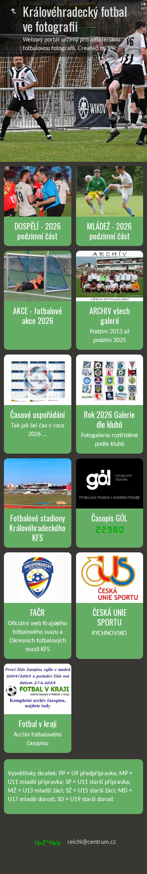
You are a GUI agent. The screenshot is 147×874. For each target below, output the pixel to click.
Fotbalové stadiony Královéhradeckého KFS (37, 527)
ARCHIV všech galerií (109, 315)
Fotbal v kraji (37, 723)
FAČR (37, 612)
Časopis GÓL (109, 518)
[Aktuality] (13, 11)
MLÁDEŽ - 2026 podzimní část (109, 231)
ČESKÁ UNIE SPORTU (110, 617)
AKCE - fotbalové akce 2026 (37, 315)
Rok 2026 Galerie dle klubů (109, 419)
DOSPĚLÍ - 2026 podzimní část (38, 231)
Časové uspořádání (37, 414)
